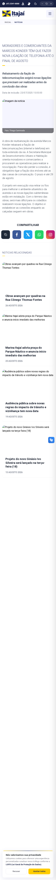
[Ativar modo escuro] (35, 3)
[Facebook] (16, 234)
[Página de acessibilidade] (23, 3)
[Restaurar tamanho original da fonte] (47, 4)
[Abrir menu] (50, 13)
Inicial (8, 22)
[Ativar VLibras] (29, 3)
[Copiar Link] (5, 234)
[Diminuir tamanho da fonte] (42, 4)
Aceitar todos (39, 871)
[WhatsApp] (39, 234)
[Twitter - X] (28, 234)
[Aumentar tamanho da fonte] (51, 4)
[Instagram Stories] (50, 234)
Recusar (16, 871)
